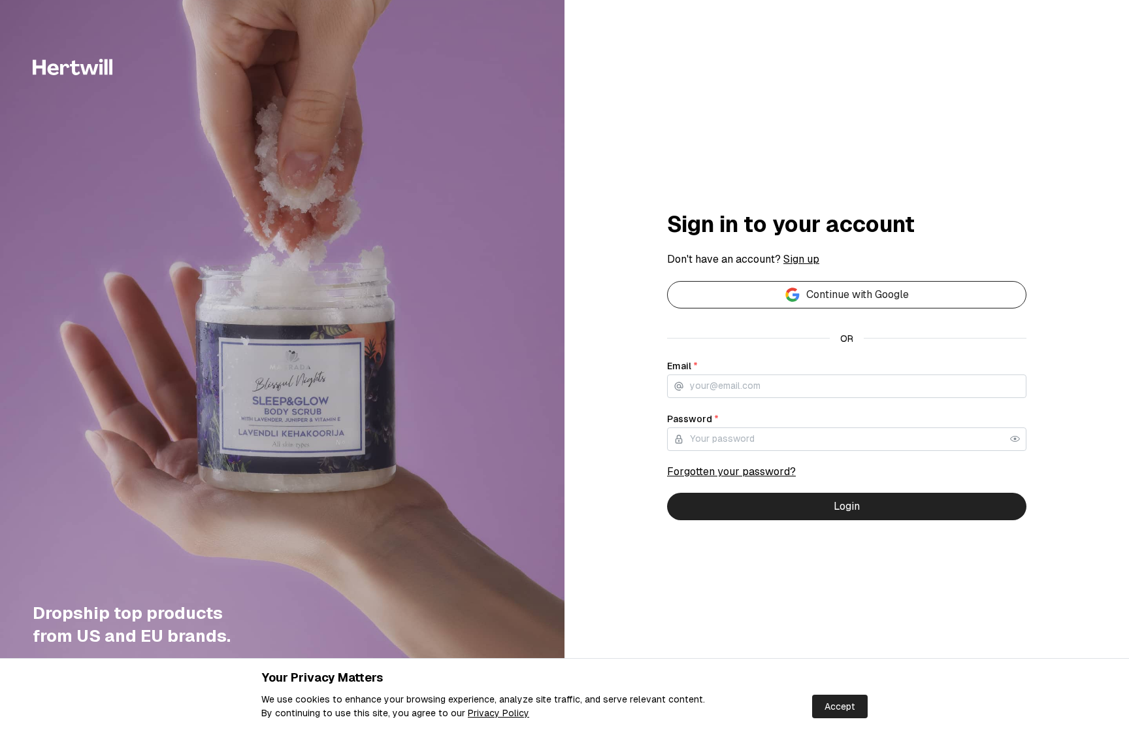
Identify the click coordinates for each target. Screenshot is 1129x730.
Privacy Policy (498, 713)
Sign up (801, 259)
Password (693, 419)
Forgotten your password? (731, 471)
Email (682, 366)
